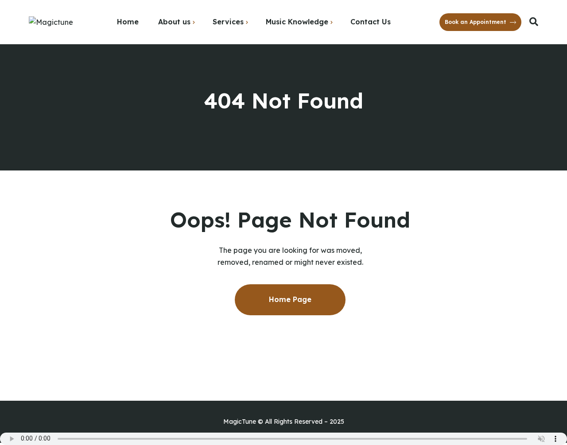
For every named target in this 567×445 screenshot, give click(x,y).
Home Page (290, 299)
